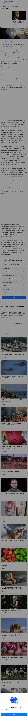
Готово (14, 714)
